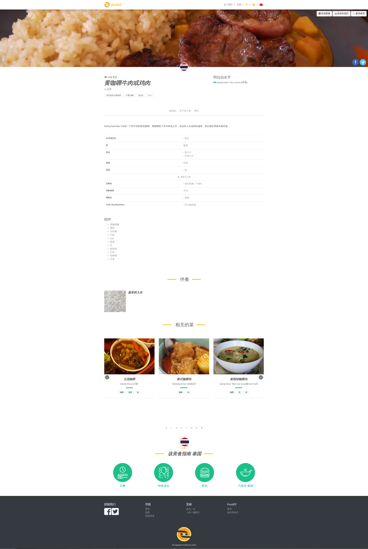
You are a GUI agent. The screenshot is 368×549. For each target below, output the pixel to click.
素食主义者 (186, 177)
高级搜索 (149, 516)
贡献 (239, 5)
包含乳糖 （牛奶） (194, 184)
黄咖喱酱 (114, 225)
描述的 (172, 111)
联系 (229, 509)
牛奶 (112, 235)
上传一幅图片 (193, 512)
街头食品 (110, 95)
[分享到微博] (363, 62)
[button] (107, 377)
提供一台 (190, 509)
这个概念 (228, 5)
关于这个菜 (185, 111)
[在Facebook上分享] (355, 62)
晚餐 (132, 95)
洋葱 (112, 259)
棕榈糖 (113, 256)
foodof (116, 4)
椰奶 (112, 228)
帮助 (147, 509)
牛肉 (112, 252)
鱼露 (112, 242)
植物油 (113, 249)
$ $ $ (150, 95)
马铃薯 (113, 231)
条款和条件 (233, 512)
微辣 (185, 145)
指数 (147, 512)
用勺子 (188, 153)
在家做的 (117, 95)
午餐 (128, 95)
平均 (185, 191)
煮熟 (187, 198)
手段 (185, 163)
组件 (196, 111)
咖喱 (109, 89)
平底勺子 (189, 156)
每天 (187, 138)
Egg (112, 238)
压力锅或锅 (190, 205)
